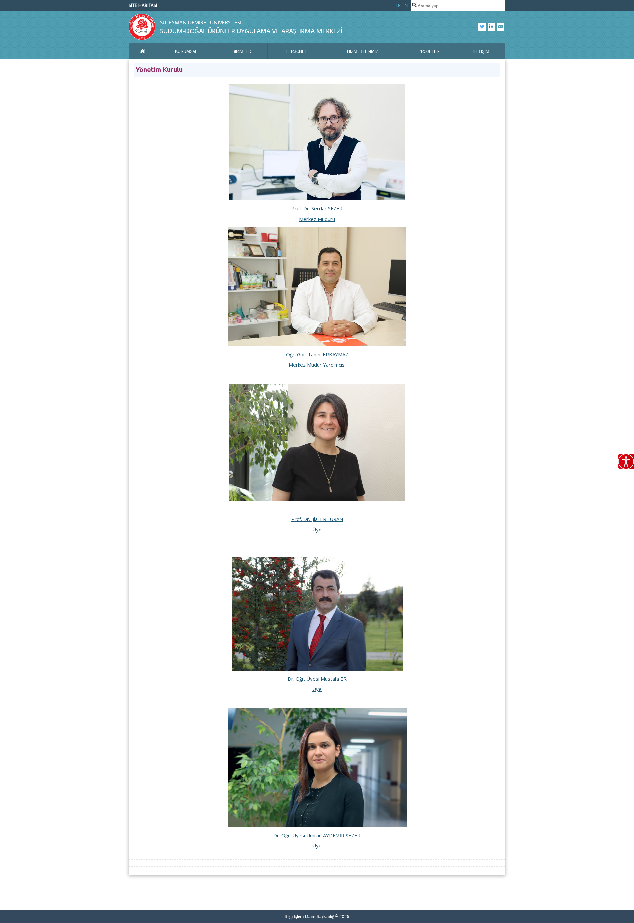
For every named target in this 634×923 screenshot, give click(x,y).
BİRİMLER (241, 51)
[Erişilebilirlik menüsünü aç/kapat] (626, 461)
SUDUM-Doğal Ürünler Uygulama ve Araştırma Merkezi (251, 31)
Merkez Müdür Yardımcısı (317, 364)
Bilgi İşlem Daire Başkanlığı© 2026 (317, 916)
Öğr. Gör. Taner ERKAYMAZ (317, 354)
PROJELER (428, 51)
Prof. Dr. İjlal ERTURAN (317, 519)
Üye (317, 529)
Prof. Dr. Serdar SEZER (317, 208)
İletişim (481, 51)
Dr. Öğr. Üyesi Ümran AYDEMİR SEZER (317, 835)
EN (405, 5)
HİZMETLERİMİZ (362, 51)
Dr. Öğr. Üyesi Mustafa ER (317, 678)
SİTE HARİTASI (143, 5)
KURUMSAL (186, 51)
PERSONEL (296, 51)
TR (398, 5)
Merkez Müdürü (317, 219)
